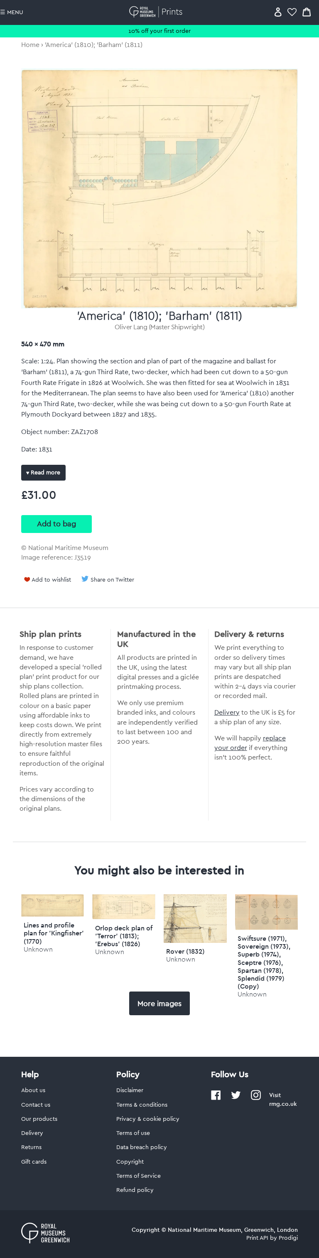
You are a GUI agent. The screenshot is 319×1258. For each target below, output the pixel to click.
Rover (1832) (185, 951)
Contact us (35, 1105)
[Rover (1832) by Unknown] (195, 940)
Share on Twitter (112, 580)
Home (30, 45)
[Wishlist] (292, 12)
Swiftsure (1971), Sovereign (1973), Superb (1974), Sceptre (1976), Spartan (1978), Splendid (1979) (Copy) (264, 962)
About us (33, 1090)
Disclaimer (129, 1090)
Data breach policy (141, 1147)
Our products (39, 1119)
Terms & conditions (141, 1105)
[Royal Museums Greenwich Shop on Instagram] (256, 1098)
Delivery (227, 712)
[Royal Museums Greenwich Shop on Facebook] (216, 1098)
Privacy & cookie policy (147, 1119)
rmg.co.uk (283, 1104)
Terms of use (133, 1133)
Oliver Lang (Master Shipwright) (160, 327)
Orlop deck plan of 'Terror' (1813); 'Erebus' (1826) (123, 936)
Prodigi (288, 1238)
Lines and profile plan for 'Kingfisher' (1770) (54, 933)
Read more (44, 473)
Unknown (38, 949)
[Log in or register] (278, 12)
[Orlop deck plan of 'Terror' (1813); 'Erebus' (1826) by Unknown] (123, 917)
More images (159, 1003)
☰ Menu (11, 12)
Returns (31, 1147)
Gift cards (34, 1162)
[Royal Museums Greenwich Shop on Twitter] (236, 1098)
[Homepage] (157, 12)
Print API (257, 1238)
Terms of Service (138, 1176)
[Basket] (306, 12)
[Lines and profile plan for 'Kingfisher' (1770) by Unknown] (52, 914)
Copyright (130, 1162)
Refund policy (135, 1190)
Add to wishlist (51, 580)
